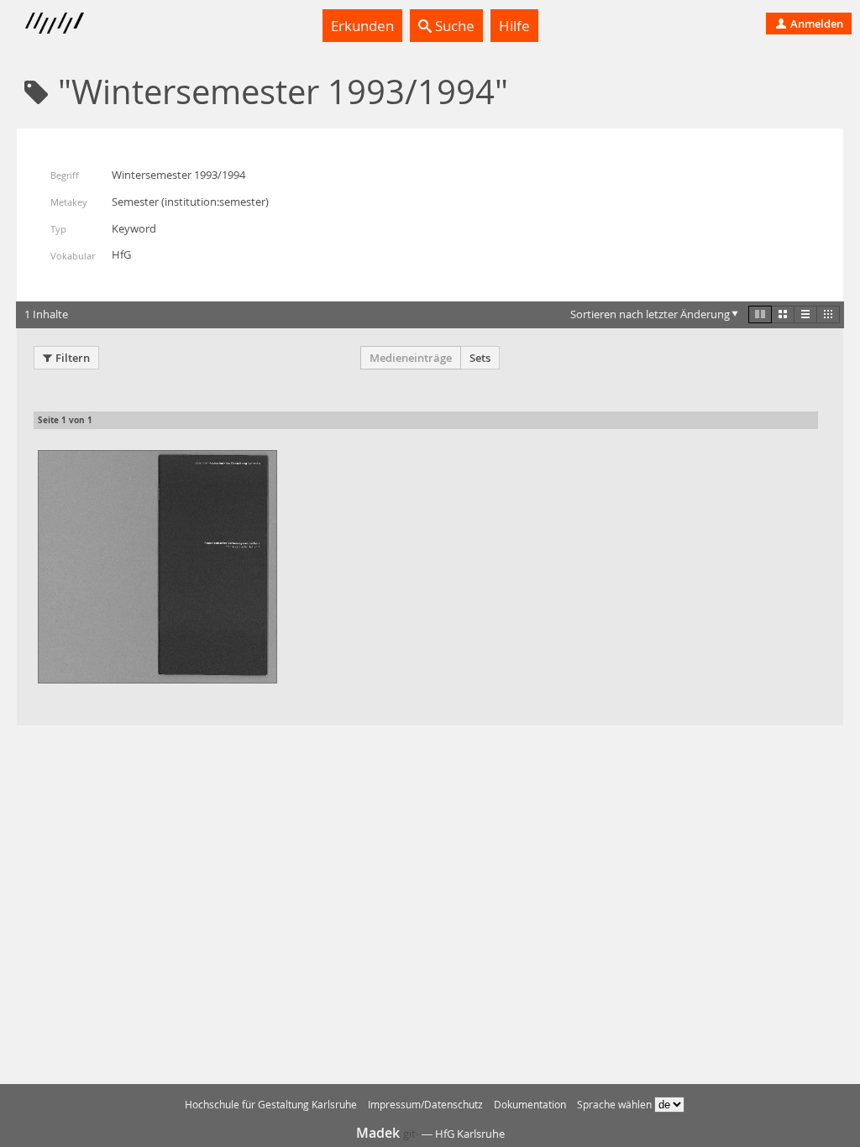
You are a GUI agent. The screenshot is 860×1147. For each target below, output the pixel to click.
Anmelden (815, 23)
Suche (453, 25)
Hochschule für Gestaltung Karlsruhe (271, 1104)
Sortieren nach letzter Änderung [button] (650, 314)
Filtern (72, 357)
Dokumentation (530, 1104)
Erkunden (362, 25)
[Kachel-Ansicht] (760, 314)
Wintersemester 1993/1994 (178, 174)
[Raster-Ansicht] (782, 314)
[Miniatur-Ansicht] (828, 314)
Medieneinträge (411, 357)
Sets (479, 357)
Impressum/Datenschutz (425, 1104)
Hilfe (514, 25)
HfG (121, 254)
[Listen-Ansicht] (805, 314)
